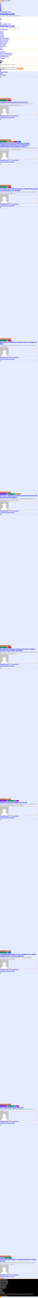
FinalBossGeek (4, 56)
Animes (2, 36)
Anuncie (2, 58)
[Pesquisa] (0, 66)
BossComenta (4, 41)
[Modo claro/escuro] (0, 70)
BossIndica (3, 46)
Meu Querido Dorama (6, 53)
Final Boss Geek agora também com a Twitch (13, 802)
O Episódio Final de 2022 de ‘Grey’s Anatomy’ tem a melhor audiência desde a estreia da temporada (18, 955)
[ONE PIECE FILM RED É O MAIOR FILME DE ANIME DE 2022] (19, 1125)
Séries (1, 33)
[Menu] (0, 17)
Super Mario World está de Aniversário (12, 1107)
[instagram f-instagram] (0, 4)
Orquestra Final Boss (6, 55)
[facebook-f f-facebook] (0, 5)
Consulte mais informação (7, 117)
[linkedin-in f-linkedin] (0, 8)
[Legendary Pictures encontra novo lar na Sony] (19, 77)
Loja (1, 47)
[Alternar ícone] (0, 19)
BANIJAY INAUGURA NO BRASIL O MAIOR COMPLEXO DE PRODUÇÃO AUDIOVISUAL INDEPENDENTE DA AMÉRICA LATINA (15, 145)
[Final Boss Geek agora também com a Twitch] (19, 668)
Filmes (2, 32)
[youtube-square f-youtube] (0, 7)
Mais (1, 49)
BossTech (10, 141)
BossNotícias (3, 29)
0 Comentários (15, 116)
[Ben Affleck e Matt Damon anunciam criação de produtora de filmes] (19, 207)
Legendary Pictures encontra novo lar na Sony (14, 102)
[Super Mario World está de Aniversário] (19, 973)
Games (2, 35)
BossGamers (3, 43)
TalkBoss (2, 51)
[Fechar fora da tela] (0, 22)
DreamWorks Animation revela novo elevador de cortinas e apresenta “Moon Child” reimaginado (17, 649)
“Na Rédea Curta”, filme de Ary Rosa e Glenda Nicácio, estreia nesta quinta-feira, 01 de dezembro (19, 189)
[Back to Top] (0, 1297)
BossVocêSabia (4, 40)
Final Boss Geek (7, 14)
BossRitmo (3, 44)
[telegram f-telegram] (0, 10)
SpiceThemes (4, 1295)
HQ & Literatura (4, 38)
